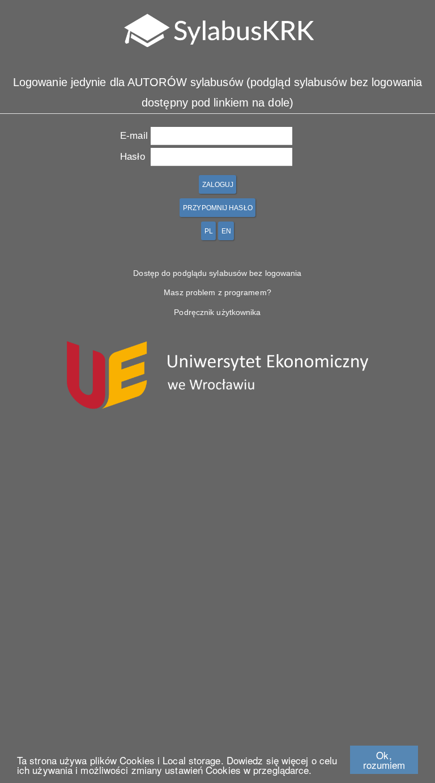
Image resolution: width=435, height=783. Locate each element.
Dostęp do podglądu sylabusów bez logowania (217, 273)
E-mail (134, 135)
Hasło (132, 156)
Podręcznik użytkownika (217, 312)
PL (208, 231)
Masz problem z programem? (217, 292)
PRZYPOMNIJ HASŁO (218, 208)
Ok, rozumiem (384, 760)
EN (226, 231)
